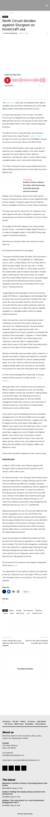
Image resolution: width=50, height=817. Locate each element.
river (28, 613)
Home (4, 13)
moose (5, 613)
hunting (18, 610)
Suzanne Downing (10, 33)
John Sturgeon (28, 610)
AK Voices (5, 797)
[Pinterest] (15, 38)
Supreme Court (37, 613)
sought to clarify (35, 136)
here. (16, 565)
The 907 (11, 13)
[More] (26, 38)
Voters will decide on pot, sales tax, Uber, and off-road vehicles (13, 643)
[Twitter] (10, 38)
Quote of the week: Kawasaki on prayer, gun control (36, 642)
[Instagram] (11, 768)
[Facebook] (4, 38)
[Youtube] (23, 768)
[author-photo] (25, 665)
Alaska (11, 610)
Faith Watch (7, 788)
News (12, 613)
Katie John (10, 103)
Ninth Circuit (20, 613)
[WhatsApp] (20, 38)
